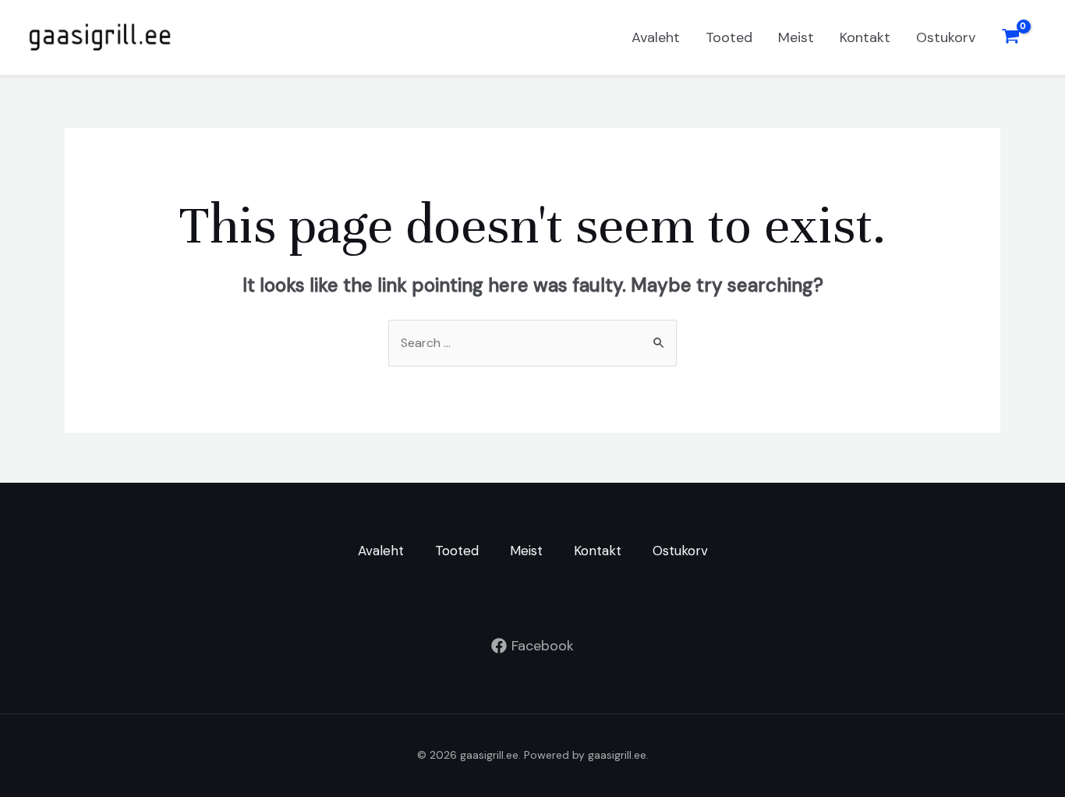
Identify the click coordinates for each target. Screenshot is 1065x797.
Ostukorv (945, 37)
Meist (796, 37)
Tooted (729, 37)
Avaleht (656, 37)
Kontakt (865, 37)
